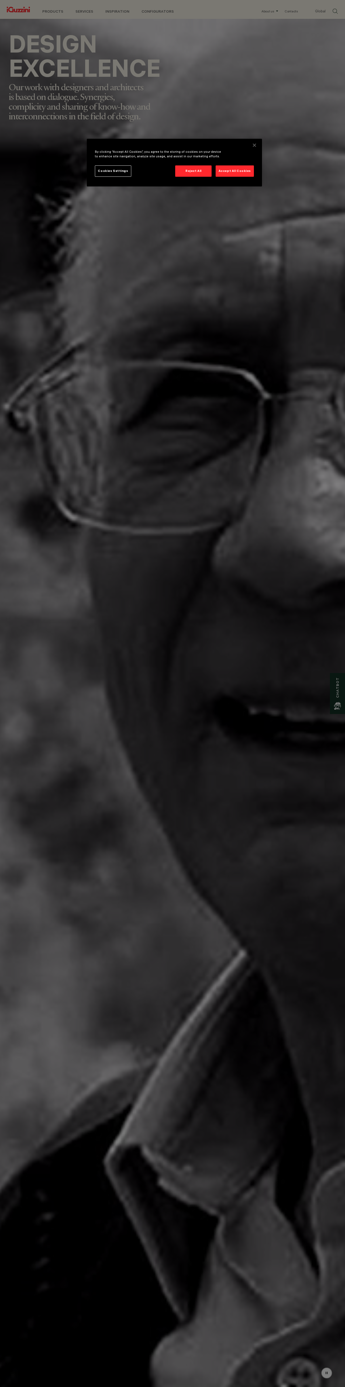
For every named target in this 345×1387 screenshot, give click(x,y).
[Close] (254, 145)
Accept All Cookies (235, 171)
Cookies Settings (113, 171)
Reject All (193, 171)
